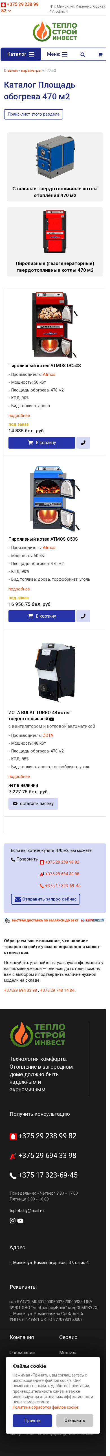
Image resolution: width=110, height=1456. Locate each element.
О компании (22, 1352)
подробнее (19, 415)
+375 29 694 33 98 (61, 873)
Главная (11, 70)
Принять (32, 1420)
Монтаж (67, 1352)
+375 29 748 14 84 (57, 990)
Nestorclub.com (80, 1434)
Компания (22, 1337)
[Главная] (55, 40)
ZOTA (48, 735)
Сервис (68, 1337)
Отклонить (75, 1420)
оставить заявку (37, 803)
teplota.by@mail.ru (27, 1210)
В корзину (46, 442)
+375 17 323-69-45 (62, 885)
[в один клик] (83, 443)
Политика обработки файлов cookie (45, 1407)
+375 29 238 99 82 (61, 862)
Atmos (49, 374)
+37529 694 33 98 (20, 990)
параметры (31, 70)
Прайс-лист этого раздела (34, 114)
